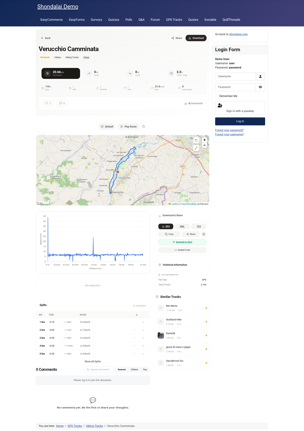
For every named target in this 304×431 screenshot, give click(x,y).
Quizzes (113, 19)
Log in (240, 121)
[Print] (203, 234)
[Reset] (144, 126)
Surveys (96, 19)
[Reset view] (196, 140)
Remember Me (228, 96)
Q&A (141, 19)
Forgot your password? (229, 130)
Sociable (210, 19)
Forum (155, 19)
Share (192, 234)
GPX (168, 226)
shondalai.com (238, 34)
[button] (204, 139)
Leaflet (174, 203)
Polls (128, 19)
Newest (122, 369)
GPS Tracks (174, 19)
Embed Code (184, 250)
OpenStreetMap (189, 203)
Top (145, 369)
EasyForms (77, 19)
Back (47, 38)
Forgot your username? (229, 134)
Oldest (134, 369)
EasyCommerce (51, 19)
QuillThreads (231, 19)
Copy (171, 234)
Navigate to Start (184, 242)
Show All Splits (93, 361)
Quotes (193, 19)
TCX (199, 226)
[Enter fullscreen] (196, 148)
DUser (86, 57)
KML (182, 226)
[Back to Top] (297, 424)
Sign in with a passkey (240, 111)
